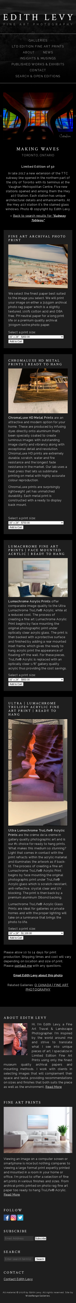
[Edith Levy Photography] (38, 23)
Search (40, 1259)
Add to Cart (16, 341)
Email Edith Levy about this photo (38, 975)
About (29, 52)
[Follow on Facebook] (7, 1218)
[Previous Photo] (1, 117)
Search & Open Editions (38, 76)
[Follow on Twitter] (20, 1218)
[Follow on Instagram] (13, 1218)
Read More (53, 1087)
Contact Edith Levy (18, 1279)
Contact (38, 70)
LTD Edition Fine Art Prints (38, 46)
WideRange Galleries (37, 1295)
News (48, 52)
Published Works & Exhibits (38, 64)
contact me (23, 965)
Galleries (38, 40)
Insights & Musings (38, 58)
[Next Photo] (74, 117)
